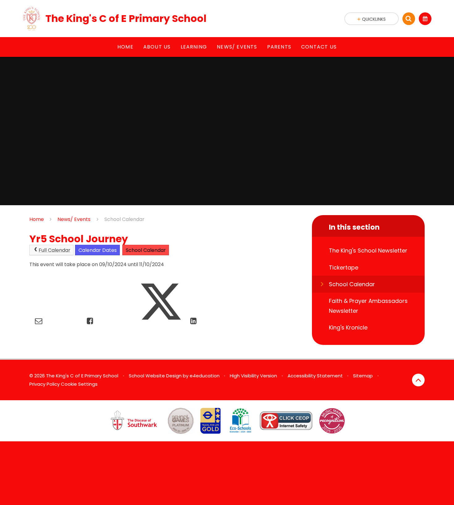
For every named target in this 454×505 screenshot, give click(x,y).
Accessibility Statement (315, 375)
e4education (205, 375)
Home (36, 219)
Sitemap (363, 375)
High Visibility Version (253, 375)
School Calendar (124, 219)
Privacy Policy (44, 384)
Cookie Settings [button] (79, 384)
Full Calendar (54, 250)
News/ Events (73, 219)
